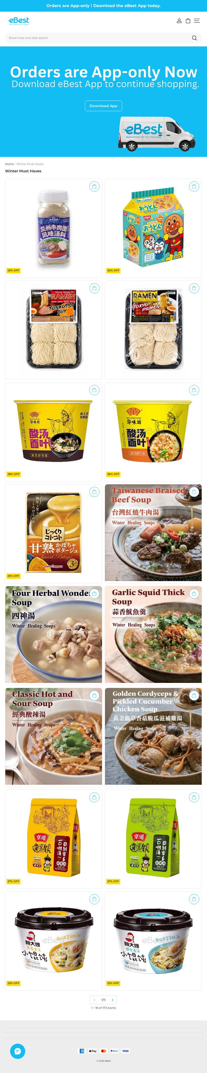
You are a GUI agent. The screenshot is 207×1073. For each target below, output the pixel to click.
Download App (103, 106)
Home (9, 164)
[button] (197, 21)
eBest (108, 1061)
